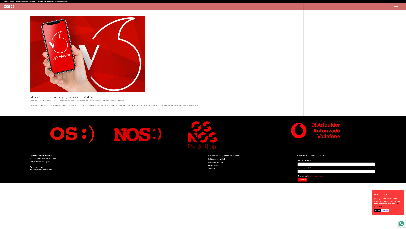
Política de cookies (215, 162)
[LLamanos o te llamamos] (401, 224)
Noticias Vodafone (81, 101)
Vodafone (105, 101)
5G (58, 101)
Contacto (211, 168)
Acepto (377, 211)
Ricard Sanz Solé (39, 101)
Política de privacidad (216, 159)
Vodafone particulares (117, 101)
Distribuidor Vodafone (67, 101)
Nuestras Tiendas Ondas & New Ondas (223, 156)
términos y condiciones (315, 176)
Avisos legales (213, 165)
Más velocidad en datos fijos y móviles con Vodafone (63, 97)
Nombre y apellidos (304, 160)
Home (396, 7)
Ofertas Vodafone (95, 101)
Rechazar (385, 211)
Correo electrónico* (304, 168)
